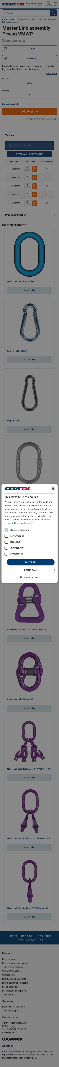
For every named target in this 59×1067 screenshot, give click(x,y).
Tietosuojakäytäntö (23, 523)
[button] (29, 577)
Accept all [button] (30, 562)
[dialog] (30, 533)
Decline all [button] (30, 570)
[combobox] (52, 488)
